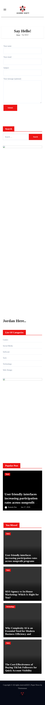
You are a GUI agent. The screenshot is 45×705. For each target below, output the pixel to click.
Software (6, 352)
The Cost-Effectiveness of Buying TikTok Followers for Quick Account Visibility (21, 667)
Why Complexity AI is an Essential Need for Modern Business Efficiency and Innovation (20, 632)
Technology (7, 364)
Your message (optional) (12, 79)
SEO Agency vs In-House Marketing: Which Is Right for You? (22, 594)
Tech (5, 358)
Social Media (8, 346)
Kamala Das (12, 507)
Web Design (7, 370)
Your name (7, 46)
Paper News (35, 685)
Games (5, 340)
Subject (6, 68)
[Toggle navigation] (5, 9)
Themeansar (22, 688)
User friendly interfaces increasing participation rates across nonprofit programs (21, 558)
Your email (7, 57)
